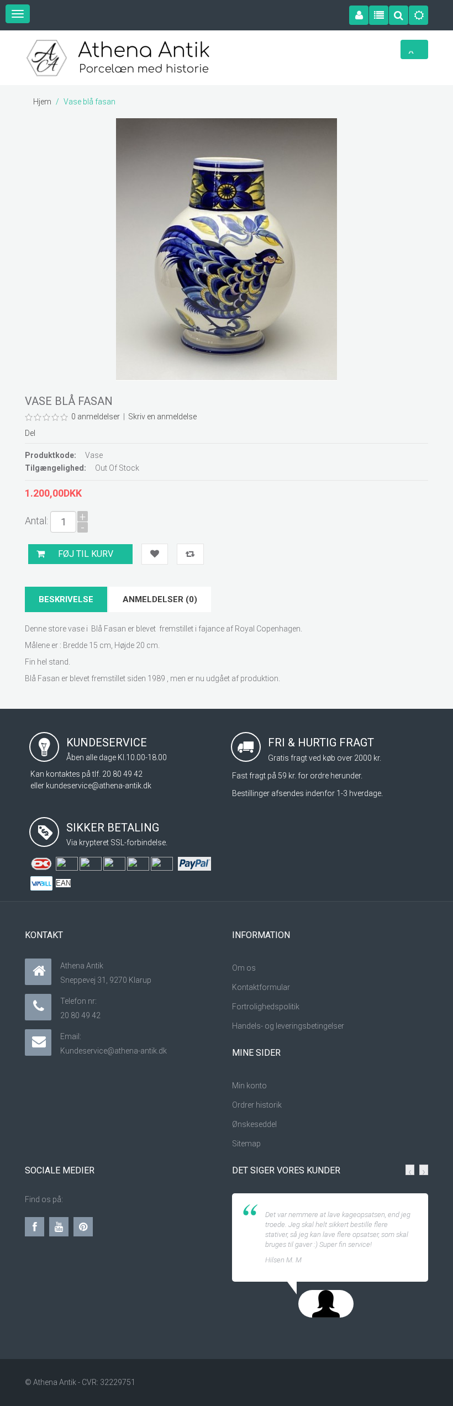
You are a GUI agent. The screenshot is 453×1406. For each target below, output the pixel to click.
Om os (244, 967)
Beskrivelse (66, 599)
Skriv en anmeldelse (162, 416)
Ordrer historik (257, 1104)
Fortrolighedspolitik (265, 1006)
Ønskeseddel (255, 1124)
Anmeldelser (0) (160, 599)
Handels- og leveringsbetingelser (288, 1025)
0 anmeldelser (95, 416)
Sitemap (246, 1143)
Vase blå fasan (89, 101)
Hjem (42, 101)
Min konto (249, 1085)
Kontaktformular (261, 987)
